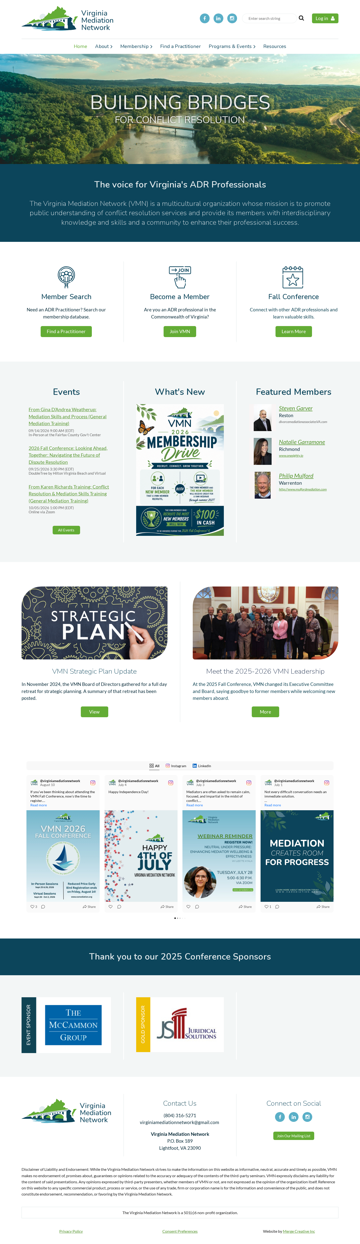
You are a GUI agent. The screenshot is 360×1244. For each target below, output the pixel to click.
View (94, 712)
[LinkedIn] (218, 18)
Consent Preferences (180, 1231)
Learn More (294, 331)
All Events (66, 530)
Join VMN (180, 331)
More (265, 712)
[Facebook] (205, 18)
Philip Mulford (296, 475)
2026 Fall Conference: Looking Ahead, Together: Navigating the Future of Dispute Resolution (68, 455)
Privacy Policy (71, 1231)
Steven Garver (295, 407)
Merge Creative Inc (299, 1231)
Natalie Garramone (302, 441)
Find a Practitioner (66, 331)
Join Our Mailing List (294, 1136)
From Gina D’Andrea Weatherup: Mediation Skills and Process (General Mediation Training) (68, 416)
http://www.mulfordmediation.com (303, 489)
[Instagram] (232, 18)
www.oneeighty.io (291, 455)
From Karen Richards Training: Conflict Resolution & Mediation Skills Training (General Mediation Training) (69, 494)
